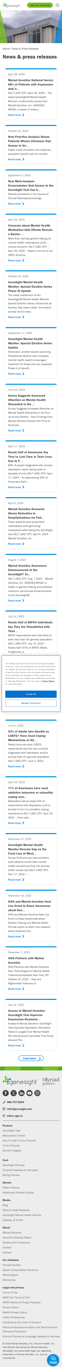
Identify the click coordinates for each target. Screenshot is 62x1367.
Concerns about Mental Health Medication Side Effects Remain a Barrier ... (30, 229)
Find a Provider (11, 1145)
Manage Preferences (31, 703)
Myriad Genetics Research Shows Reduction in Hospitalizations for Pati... (26, 513)
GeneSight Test (11, 1130)
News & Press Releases (16, 1210)
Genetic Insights (12, 1150)
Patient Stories (11, 1187)
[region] (31, 683)
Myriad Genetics (12, 1232)
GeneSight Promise (14, 1165)
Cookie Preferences (14, 1317)
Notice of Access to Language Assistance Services (31, 1336)
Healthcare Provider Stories (18, 1192)
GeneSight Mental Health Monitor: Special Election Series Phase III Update (30, 286)
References (9, 1280)
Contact (7, 1252)
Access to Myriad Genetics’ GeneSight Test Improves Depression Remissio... (27, 1015)
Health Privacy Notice (15, 1312)
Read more (14, 115)
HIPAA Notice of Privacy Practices (21, 1302)
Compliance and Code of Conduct (22, 1322)
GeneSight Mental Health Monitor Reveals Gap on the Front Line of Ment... (27, 849)
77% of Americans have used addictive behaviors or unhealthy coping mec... (30, 792)
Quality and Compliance (16, 1242)
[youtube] (29, 1093)
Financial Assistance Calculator (20, 1170)
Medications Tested (14, 1135)
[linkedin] (21, 1093)
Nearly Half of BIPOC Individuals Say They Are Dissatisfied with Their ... (30, 626)
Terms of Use (10, 1292)
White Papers (10, 1275)
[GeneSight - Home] (11, 5)
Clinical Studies (11, 1265)
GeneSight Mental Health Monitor (22, 1215)
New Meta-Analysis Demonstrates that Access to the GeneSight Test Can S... (31, 185)
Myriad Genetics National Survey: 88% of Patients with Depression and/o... (31, 84)
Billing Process (11, 1175)
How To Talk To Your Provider (19, 1140)
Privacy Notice (11, 1307)
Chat (53, 1362)
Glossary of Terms (13, 1220)
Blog (5, 1205)
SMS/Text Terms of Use (16, 1297)
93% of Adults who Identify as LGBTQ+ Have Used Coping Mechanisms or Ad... (28, 735)
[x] (14, 1093)
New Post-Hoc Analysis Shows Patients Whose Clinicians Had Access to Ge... (29, 141)
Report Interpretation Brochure (20, 1270)
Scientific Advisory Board (17, 1237)
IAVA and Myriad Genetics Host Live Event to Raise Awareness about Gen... (29, 905)
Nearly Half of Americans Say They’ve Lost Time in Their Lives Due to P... (30, 456)
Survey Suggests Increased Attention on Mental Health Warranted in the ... (27, 400)
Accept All (31, 694)
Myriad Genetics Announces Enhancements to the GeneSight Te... (27, 570)
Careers (7, 1247)
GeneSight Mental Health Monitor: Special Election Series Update (30, 343)
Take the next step (40, 5)
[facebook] (6, 1093)
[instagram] (37, 1093)
